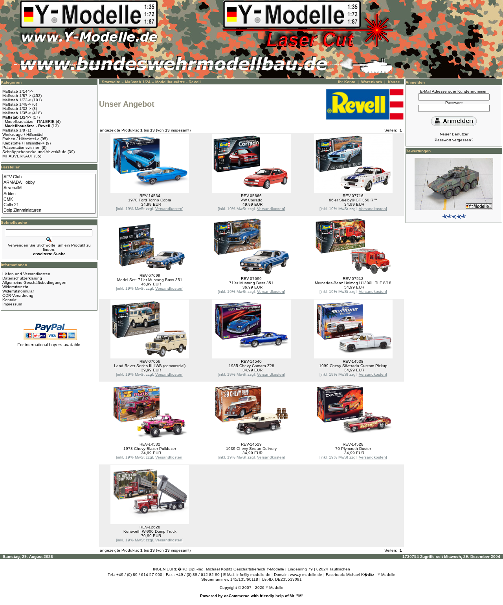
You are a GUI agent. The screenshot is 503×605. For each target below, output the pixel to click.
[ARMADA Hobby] (49, 182)
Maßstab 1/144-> (17, 91)
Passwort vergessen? (454, 140)
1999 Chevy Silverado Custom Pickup (353, 366)
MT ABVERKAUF (17, 156)
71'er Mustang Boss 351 (251, 283)
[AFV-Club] (49, 177)
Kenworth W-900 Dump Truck (149, 531)
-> (16, 117)
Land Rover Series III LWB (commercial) (149, 366)
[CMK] (49, 199)
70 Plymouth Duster (353, 448)
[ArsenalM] (49, 188)
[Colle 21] (49, 205)
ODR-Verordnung (17, 295)
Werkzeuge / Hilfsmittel (22, 134)
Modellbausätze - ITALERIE (30, 121)
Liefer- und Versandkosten (26, 274)
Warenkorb (371, 82)
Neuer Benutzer (454, 134)
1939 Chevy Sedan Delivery (251, 448)
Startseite (111, 82)
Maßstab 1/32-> (16, 108)
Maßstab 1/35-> (16, 113)
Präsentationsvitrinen (21, 147)
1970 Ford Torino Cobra (149, 200)
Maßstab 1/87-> (16, 95)
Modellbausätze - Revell (178, 82)
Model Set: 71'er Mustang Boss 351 (149, 280)
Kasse (394, 82)
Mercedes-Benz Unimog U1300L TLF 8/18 (353, 283)
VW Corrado (251, 200)
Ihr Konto (346, 82)
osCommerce (237, 596)
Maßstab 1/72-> (16, 100)
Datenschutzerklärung (22, 278)
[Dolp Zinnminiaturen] (49, 210)
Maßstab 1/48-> (16, 104)
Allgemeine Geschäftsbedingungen (34, 282)
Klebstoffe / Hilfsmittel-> (23, 143)
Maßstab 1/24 (138, 82)
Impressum (12, 304)
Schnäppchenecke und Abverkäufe (34, 152)
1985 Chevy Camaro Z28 (251, 366)
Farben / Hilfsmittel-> (20, 139)
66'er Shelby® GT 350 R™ (353, 200)
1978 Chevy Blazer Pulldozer (149, 448)
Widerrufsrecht (15, 287)
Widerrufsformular (18, 291)
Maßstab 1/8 (13, 130)
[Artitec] (49, 194)
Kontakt (9, 300)
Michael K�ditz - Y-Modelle (370, 574)
